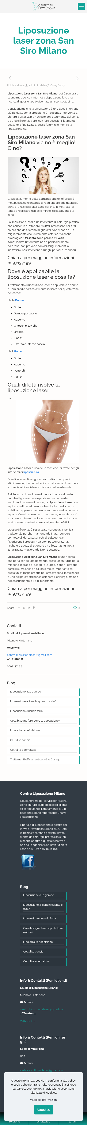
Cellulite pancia (20, 740)
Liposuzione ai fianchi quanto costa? (33, 701)
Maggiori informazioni (43, 1099)
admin (33, 85)
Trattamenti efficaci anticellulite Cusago (35, 759)
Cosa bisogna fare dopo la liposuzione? (35, 720)
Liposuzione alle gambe (25, 691)
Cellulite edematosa (23, 749)
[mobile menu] (81, 6)
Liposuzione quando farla (26, 711)
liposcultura (31, 472)
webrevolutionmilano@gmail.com (42, 1070)
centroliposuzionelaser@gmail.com (29, 654)
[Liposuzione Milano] (43, 6)
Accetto (43, 1109)
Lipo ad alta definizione (25, 730)
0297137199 (19, 262)
